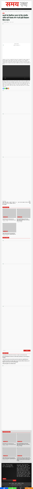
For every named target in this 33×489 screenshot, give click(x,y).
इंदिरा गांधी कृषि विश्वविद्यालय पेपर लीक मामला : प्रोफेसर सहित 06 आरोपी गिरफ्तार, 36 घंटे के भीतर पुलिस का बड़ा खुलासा (24, 213)
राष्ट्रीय (16, 483)
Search (4, 478)
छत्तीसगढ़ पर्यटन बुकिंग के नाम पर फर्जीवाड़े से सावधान (9, 363)
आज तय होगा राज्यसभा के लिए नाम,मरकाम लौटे (24, 202)
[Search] (29, 9)
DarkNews (21, 486)
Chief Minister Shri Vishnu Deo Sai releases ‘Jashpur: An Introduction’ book (9, 213)
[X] (6, 88)
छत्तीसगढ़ (3, 13)
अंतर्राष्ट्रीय (19, 483)
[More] (8, 88)
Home (10, 483)
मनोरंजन (22, 483)
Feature (4, 231)
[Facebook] (3, 88)
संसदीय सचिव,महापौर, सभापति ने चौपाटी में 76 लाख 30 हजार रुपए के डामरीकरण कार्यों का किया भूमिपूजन (9, 203)
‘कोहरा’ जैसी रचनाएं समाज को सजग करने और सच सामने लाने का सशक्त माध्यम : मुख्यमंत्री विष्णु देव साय (9, 227)
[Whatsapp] (5, 88)
